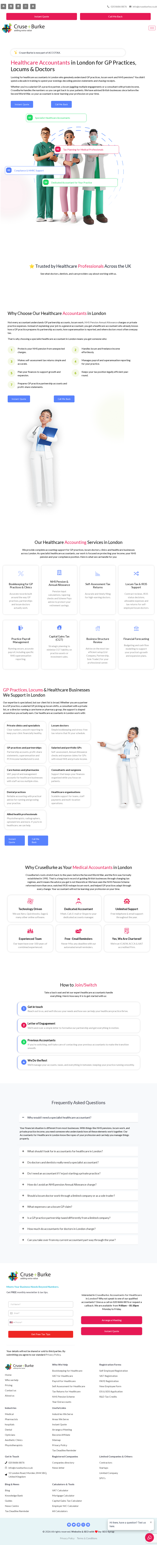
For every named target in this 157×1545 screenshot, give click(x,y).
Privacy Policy (53, 1354)
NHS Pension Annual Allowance (101, 322)
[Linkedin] (78, 1525)
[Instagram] (25, 6)
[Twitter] (10, 6)
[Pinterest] (33, 6)
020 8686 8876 (121, 1301)
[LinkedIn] (18, 6)
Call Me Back (115, 16)
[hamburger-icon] (152, 28)
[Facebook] (3, 6)
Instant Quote (41, 16)
